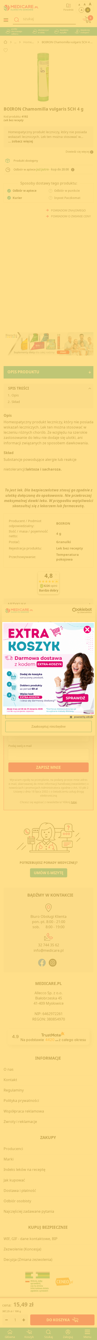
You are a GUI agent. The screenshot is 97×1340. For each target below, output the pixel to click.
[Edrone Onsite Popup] (48, 670)
